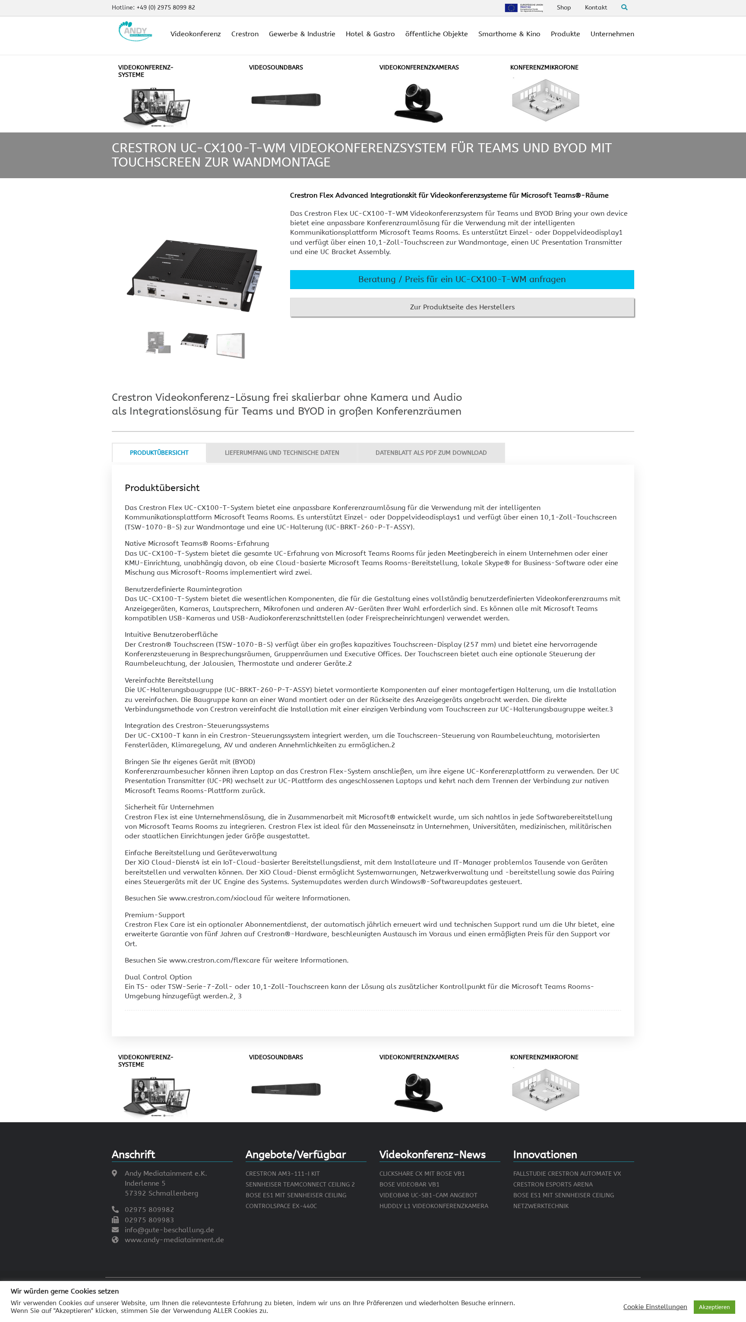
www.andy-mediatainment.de (174, 1240)
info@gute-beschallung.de (169, 1230)
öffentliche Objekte (436, 34)
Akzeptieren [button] (714, 1307)
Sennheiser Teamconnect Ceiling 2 (300, 1184)
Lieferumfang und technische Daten (282, 452)
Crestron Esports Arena (553, 1184)
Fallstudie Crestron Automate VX (567, 1173)
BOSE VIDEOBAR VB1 (409, 1184)
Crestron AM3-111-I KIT (283, 1173)
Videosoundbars (276, 67)
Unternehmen (612, 34)
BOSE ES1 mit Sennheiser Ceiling (296, 1195)
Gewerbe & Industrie (302, 34)
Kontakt (596, 7)
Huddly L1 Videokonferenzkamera (433, 1206)
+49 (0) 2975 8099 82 (165, 7)
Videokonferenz (196, 34)
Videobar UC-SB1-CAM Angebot (428, 1195)
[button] (462, 279)
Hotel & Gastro (370, 34)
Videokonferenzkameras (419, 67)
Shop (564, 7)
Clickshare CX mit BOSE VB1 (422, 1173)
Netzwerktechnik (541, 1206)
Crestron (245, 34)
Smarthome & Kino (509, 34)
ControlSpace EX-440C (281, 1206)
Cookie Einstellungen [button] (655, 1307)
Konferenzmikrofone (544, 67)
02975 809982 (149, 1210)
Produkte (565, 34)
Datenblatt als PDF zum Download (431, 452)
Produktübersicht (159, 452)
